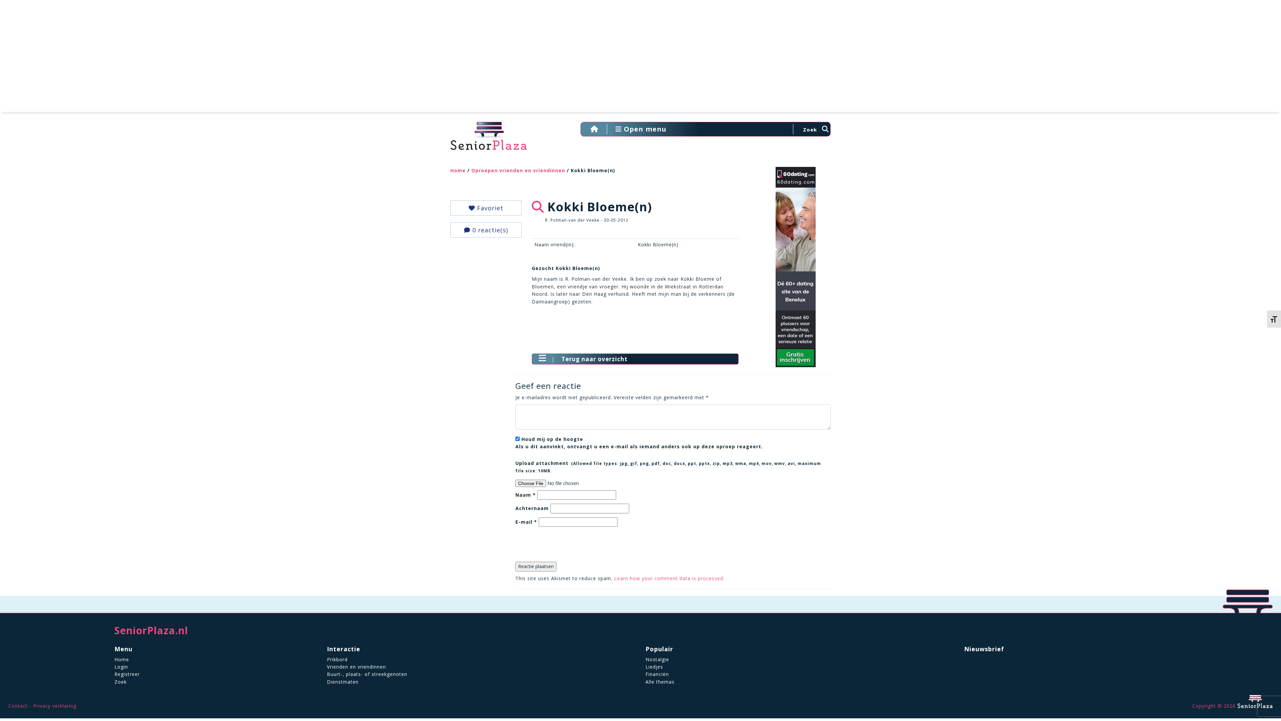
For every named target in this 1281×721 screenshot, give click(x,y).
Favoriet (489, 208)
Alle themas (660, 682)
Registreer (127, 674)
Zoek (120, 682)
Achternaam (532, 508)
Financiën (657, 674)
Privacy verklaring (54, 706)
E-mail (526, 522)
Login (121, 667)
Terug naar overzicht (594, 359)
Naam (525, 495)
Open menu (644, 129)
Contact (18, 706)
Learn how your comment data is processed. (669, 578)
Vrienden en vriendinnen (356, 667)
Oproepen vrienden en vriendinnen (518, 170)
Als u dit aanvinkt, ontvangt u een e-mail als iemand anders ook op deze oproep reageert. (639, 443)
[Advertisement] (640, 60)
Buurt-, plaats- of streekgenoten (367, 674)
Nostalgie (657, 659)
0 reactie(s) (489, 230)
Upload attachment (668, 466)
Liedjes (654, 667)
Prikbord (337, 659)
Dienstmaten (343, 682)
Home (458, 170)
